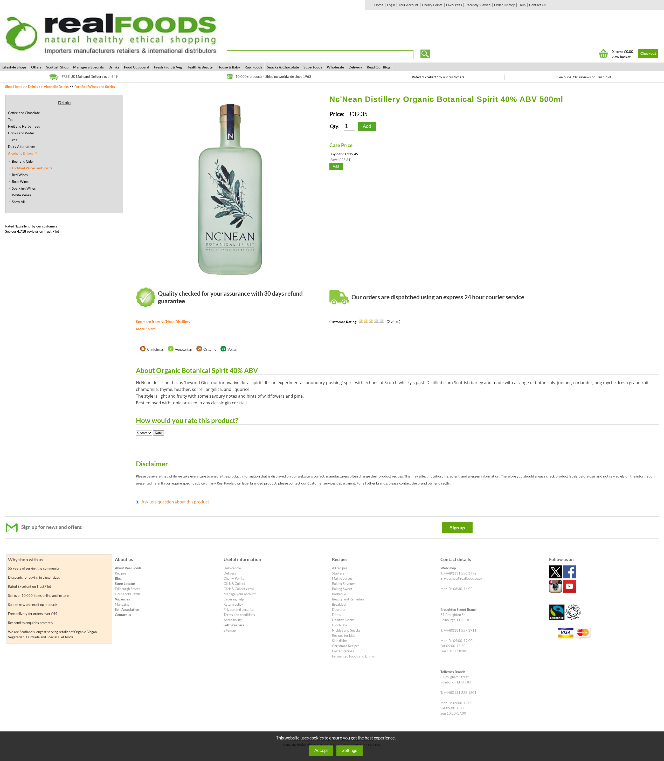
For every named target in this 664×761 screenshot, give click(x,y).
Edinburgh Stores (127, 589)
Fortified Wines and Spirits (94, 87)
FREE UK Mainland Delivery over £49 (90, 76)
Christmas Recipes (345, 646)
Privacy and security (239, 609)
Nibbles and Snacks (346, 630)
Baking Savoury (343, 584)
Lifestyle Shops (14, 67)
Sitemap (230, 630)
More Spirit (145, 329)
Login (391, 5)
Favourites (454, 5)
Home (378, 5)
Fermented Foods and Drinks (353, 656)
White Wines (21, 195)
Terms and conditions (239, 615)
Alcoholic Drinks (56, 87)
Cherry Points (432, 5)
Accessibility (233, 620)
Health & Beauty (199, 67)
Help (521, 5)
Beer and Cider (23, 161)
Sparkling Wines (24, 188)
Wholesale (335, 67)
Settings (349, 750)
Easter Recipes (343, 651)
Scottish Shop (57, 67)
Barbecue (339, 594)
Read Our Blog (378, 67)
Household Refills (127, 594)
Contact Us (537, 5)
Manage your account (240, 594)
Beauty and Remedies (348, 599)
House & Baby (228, 67)
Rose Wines (20, 181)
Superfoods (312, 67)
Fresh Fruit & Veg (168, 67)
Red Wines (20, 175)
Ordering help (234, 599)
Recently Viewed (478, 5)
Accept (321, 750)
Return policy (233, 604)
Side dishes (340, 641)
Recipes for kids (343, 635)
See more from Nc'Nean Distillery (163, 321)
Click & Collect (234, 584)
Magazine (122, 604)
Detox (336, 615)
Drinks (113, 67)
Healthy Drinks (343, 620)
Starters (338, 573)
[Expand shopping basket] (603, 53)
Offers (36, 67)
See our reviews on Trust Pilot (584, 77)
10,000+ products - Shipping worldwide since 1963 (273, 76)
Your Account (408, 5)
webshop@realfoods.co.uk (463, 578)
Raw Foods (253, 67)
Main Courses (342, 578)
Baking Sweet (342, 589)
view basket (621, 56)
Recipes (120, 573)
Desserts (338, 609)
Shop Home (13, 87)
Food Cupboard (136, 67)
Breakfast (339, 604)
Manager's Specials (88, 67)
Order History (504, 5)
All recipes (339, 568)
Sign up (457, 527)
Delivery (355, 67)
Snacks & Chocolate (283, 67)
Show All (18, 202)
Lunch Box (339, 625)
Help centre (232, 568)
